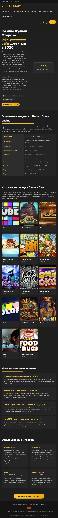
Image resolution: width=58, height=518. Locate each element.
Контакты (43, 504)
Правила (14, 504)
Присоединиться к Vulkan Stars (29, 496)
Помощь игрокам (7, 16)
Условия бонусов (22, 504)
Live (40, 11)
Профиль (43, 22)
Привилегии (17, 11)
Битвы (27, 11)
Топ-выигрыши (47, 11)
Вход (12, 1)
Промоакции (5, 11)
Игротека (33, 11)
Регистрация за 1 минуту (10, 104)
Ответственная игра (34, 504)
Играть (53, 22)
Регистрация (17, 1)
